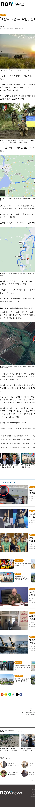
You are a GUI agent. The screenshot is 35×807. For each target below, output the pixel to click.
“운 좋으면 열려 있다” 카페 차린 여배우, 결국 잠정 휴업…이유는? (13, 774)
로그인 (31, 789)
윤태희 (2, 27)
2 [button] (31, 780)
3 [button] (32, 780)
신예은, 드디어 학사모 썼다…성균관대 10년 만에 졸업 (13, 765)
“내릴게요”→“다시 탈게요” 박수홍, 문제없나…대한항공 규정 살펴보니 (10, 749)
